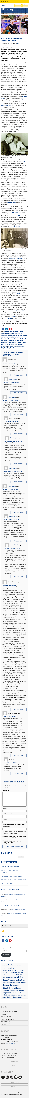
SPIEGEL (11, 995)
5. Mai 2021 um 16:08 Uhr (11, 763)
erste (24, 162)
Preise (14, 1066)
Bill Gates (13, 969)
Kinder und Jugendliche (8, 1019)
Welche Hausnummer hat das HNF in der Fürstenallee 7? (13, 825)
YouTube (9, 318)
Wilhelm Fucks (12, 346)
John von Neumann (21, 982)
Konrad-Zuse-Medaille (18, 311)
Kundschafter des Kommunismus (11, 876)
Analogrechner (6, 967)
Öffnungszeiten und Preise (9, 1011)
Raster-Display (12, 342)
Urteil (18, 294)
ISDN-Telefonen (17, 227)
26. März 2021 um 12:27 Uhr (10, 489)
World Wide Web (9, 997)
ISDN (17, 335)
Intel (5, 982)
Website (4, 819)
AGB (18, 1093)
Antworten (18, 375)
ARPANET (23, 967)
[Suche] (26, 1)
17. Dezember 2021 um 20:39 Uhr (13, 471)
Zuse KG (19, 346)
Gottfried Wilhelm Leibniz (10, 977)
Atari (3, 969)
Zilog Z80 (16, 997)
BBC (9, 969)
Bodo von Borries (6, 105)
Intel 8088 (9, 982)
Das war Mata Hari (6, 884)
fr (5, 1)
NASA (17, 990)
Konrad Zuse (23, 335)
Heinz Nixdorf (12, 335)
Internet (13, 982)
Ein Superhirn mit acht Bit (12, 906)
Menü (3, 5)
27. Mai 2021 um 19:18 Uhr (11, 422)
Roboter (5, 995)
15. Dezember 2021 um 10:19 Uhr (14, 441)
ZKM (13, 316)
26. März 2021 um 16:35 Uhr (11, 382)
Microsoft (5, 990)
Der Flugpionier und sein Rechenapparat (13, 880)
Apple (12, 967)
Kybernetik (17, 985)
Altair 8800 (18, 965)
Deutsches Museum (17, 973)
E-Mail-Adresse (7, 814)
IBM (20, 979)
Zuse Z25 (12, 348)
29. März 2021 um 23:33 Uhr (13, 548)
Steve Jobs (17, 995)
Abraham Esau (24, 100)
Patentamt (4, 342)
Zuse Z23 (6, 348)
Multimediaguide (6, 1017)
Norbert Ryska (12, 397)
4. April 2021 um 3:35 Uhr (9, 585)
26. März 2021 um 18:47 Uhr (11, 520)
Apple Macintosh (17, 967)
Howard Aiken (15, 980)
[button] (3, 329)
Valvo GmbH (4, 344)
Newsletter (14, 1082)
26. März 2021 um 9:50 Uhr (10, 363)
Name (4, 808)
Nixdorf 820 (17, 216)
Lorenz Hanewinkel (15, 339)
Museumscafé (5, 1024)
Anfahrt (14, 1061)
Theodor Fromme (21, 128)
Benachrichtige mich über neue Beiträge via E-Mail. (11, 842)
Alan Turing (12, 965)
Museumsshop (5, 1022)
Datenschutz (12, 1093)
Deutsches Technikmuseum (9, 974)
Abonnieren (6, 954)
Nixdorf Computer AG (10, 340)
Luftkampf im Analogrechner (10, 866)
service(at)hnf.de (10, 1043)
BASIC (6, 969)
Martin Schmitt (13, 379)
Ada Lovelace (5, 965)
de (1, 1)
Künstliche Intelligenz (11, 988)
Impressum (4, 1093)
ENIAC (18, 975)
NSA (12, 993)
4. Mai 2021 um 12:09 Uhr (9, 716)
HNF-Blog (14, 1087)
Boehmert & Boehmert (7, 333)
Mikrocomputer (12, 990)
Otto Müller (15, 212)
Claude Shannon (15, 970)
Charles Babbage (6, 970)
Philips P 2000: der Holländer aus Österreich (11, 871)
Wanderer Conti (11, 202)
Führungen (4, 1014)
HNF (18, 43)
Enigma (22, 974)
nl (7, 1)
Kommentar (6, 790)
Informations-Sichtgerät (15, 259)
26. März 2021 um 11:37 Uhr (10, 400)
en (3, 1)
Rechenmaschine (17, 993)
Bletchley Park (20, 969)
